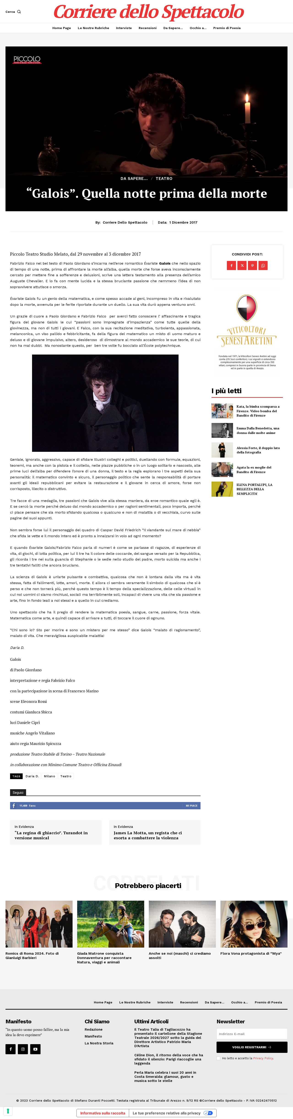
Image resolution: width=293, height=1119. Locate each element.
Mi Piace (191, 805)
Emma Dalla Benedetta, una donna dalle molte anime (258, 430)
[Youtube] (35, 1049)
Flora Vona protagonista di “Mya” (251, 953)
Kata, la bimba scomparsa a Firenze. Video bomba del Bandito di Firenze (258, 410)
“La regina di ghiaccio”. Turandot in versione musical (51, 835)
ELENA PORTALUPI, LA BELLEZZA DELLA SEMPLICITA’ (254, 489)
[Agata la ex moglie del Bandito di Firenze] (222, 469)
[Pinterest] (252, 265)
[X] (242, 265)
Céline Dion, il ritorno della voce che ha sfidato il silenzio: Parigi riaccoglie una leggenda (168, 1059)
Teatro (164, 179)
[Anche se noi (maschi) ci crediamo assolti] (182, 924)
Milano (49, 776)
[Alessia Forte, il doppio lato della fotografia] (222, 449)
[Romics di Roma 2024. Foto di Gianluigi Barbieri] (39, 924)
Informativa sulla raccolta (102, 1113)
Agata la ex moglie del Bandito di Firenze (254, 469)
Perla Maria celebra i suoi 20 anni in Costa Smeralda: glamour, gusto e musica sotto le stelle (165, 1076)
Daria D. (32, 776)
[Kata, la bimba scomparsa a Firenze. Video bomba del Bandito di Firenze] (222, 411)
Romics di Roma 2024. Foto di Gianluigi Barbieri (32, 955)
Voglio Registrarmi (249, 1047)
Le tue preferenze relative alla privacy (167, 1113)
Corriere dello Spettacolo (125, 222)
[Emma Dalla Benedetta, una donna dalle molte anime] (222, 430)
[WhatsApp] (263, 265)
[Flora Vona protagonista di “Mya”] (254, 924)
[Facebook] (231, 265)
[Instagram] (23, 1049)
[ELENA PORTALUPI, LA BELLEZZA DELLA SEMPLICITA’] (222, 489)
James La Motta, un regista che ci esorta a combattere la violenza (148, 835)
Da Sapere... (134, 179)
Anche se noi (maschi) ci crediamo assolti (180, 955)
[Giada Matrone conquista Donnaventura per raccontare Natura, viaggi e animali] (110, 924)
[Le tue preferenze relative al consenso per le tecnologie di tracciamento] (8, 1111)
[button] (14, 11)
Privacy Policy (263, 1058)
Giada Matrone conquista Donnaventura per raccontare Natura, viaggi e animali (104, 957)
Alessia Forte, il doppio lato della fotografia (258, 450)
